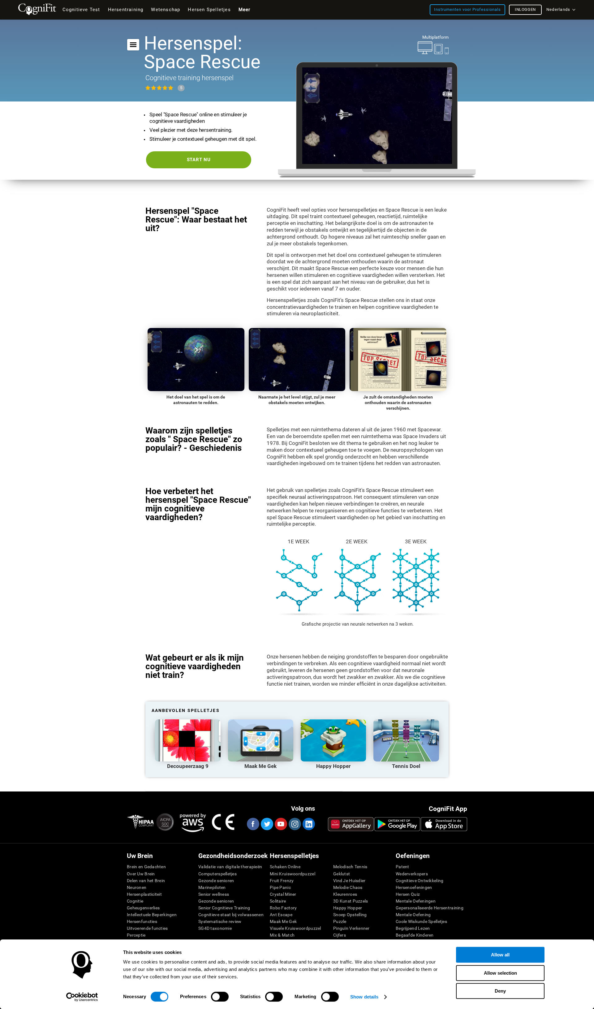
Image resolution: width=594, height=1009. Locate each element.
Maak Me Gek (283, 921)
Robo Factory (283, 907)
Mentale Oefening (413, 914)
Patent (402, 866)
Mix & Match (282, 935)
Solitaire (278, 901)
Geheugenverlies (143, 907)
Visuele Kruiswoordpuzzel (295, 928)
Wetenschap (165, 9)
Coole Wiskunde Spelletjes (421, 921)
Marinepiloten (212, 887)
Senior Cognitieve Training (224, 907)
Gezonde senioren (216, 880)
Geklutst (341, 873)
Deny (500, 991)
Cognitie (135, 901)
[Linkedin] (308, 824)
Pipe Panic (280, 887)
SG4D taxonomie (215, 928)
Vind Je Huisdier (349, 880)
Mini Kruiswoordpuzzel (292, 873)
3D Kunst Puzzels (350, 901)
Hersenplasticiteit (144, 894)
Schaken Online (285, 866)
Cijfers (339, 935)
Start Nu (199, 159)
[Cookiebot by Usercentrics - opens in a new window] (82, 997)
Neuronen (136, 887)
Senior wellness (213, 894)
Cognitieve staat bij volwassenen (231, 914)
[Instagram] (294, 824)
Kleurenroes (345, 894)
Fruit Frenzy (282, 880)
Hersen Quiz (408, 894)
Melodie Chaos (348, 887)
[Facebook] (252, 824)
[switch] (220, 997)
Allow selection (500, 973)
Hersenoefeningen (414, 887)
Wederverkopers (412, 873)
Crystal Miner (283, 894)
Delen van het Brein (146, 880)
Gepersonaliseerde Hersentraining (429, 907)
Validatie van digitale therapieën (230, 866)
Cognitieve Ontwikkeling (419, 880)
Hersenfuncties (142, 921)
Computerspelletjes (217, 873)
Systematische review (220, 921)
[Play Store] (397, 824)
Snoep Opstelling (350, 914)
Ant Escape (281, 914)
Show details (364, 996)
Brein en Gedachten (146, 866)
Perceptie (136, 935)
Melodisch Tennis (350, 866)
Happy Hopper (347, 907)
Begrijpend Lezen (413, 928)
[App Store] (444, 824)
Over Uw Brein (141, 873)
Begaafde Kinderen (415, 935)
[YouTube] (280, 824)
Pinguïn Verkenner (351, 928)
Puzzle (339, 921)
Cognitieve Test (81, 9)
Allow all (500, 954)
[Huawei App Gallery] (351, 824)
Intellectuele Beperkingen (152, 914)
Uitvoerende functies (147, 928)
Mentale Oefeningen (416, 901)
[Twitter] (266, 824)
